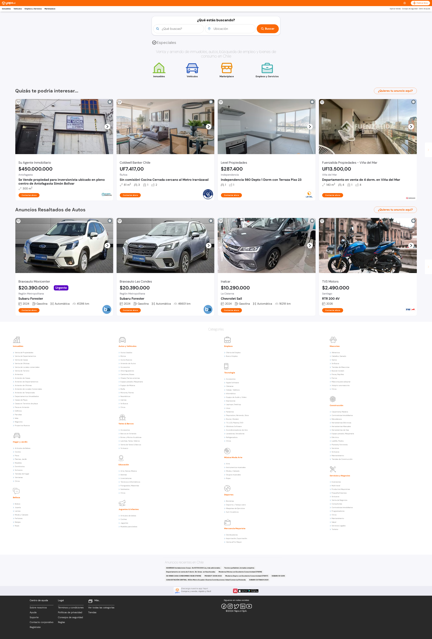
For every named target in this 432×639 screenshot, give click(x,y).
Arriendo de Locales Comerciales (28, 389)
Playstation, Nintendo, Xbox (237, 415)
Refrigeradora (231, 437)
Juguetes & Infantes (129, 509)
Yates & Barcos (126, 423)
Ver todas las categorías (101, 607)
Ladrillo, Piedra (337, 441)
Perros (334, 378)
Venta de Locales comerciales (27, 367)
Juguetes (124, 523)
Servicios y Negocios (340, 475)
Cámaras (229, 386)
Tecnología (229, 372)
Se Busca (124, 403)
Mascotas (335, 346)
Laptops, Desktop (233, 404)
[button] (107, 126)
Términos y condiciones (71, 607)
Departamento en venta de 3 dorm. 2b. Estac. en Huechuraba (190, 572)
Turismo (335, 529)
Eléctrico (335, 437)
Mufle (122, 389)
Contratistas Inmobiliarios (342, 415)
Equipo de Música (127, 385)
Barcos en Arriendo (128, 433)
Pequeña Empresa (339, 493)
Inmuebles (6, 9)
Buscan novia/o (338, 371)
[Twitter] (236, 606)
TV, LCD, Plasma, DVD (234, 422)
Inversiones (336, 482)
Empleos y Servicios (33, 9)
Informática (230, 393)
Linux (228, 408)
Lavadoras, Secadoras (235, 433)
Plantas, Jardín (21, 459)
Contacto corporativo (41, 622)
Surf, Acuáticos (232, 512)
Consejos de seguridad (410, 9)
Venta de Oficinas (22, 363)
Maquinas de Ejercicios (235, 508)
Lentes (17, 511)
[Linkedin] (243, 606)
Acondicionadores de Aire (237, 430)
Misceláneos (337, 419)
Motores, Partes (127, 392)
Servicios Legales (339, 526)
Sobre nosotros (38, 607)
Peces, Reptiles (338, 374)
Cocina (18, 452)
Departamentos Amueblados (27, 396)
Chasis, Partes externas (130, 378)
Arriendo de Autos (128, 363)
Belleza (16, 497)
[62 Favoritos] (221, 102)
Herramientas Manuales (341, 426)
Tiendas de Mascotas (340, 367)
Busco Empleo (232, 356)
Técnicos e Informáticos (130, 482)
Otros (17, 481)
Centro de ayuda (424, 9)
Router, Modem (232, 419)
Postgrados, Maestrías (129, 485)
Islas (16, 418)
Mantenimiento (338, 455)
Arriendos (19, 374)
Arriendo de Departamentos (26, 382)
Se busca (18, 470)
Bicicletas (230, 501)
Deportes (228, 494)
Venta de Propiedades (24, 352)
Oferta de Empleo (233, 352)
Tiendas (92, 612)
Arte (228, 463)
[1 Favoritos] (221, 221)
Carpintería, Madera (340, 412)
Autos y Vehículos (127, 346)
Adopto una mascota (340, 385)
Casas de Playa (21, 400)
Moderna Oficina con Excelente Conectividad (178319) (240, 572)
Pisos (17, 455)
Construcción (336, 405)
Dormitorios (20, 466)
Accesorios (125, 367)
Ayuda (33, 612)
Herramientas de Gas (340, 430)
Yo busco (124, 448)
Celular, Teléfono (233, 390)
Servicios (335, 448)
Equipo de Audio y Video (236, 397)
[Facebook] (224, 606)
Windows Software (234, 426)
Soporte (34, 617)
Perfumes (18, 518)
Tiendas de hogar (22, 474)
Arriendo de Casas (22, 378)
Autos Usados (126, 352)
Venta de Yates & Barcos (130, 444)
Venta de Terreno (22, 371)
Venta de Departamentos (25, 356)
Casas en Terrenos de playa (26, 403)
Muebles (18, 463)
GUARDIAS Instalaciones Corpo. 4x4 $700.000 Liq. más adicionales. (193, 568)
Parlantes (230, 412)
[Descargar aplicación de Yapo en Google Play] (253, 591)
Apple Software (232, 382)
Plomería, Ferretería (340, 444)
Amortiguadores (127, 371)
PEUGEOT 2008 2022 (213, 576)
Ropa (17, 526)
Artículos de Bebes (22, 448)
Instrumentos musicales (236, 467)
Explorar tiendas (395, 9)
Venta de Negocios (339, 500)
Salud (334, 522)
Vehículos (18, 9)
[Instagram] (230, 606)
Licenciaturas (126, 478)
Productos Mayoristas (341, 489)
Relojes (18, 522)
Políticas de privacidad (70, 612)
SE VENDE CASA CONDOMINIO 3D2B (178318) (183, 576)
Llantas (123, 400)
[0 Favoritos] (18, 102)
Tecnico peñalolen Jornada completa (239, 568)
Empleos (228, 346)
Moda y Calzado (21, 515)
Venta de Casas (21, 360)
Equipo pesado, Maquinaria (131, 382)
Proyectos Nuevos (22, 425)
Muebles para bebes (128, 526)
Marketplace (50, 9)
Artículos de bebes (128, 515)
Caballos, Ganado (339, 356)
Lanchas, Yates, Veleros (130, 441)
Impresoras (230, 401)
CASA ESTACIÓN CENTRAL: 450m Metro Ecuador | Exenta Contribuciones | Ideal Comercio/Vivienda (206, 580)
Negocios (18, 422)
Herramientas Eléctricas (341, 422)
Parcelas (18, 414)
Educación (124, 464)
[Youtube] (249, 606)
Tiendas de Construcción (342, 459)
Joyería (18, 507)
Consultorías (337, 504)
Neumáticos (125, 396)
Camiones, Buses (127, 374)
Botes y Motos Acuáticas (130, 437)
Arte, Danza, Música (128, 471)
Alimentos (336, 352)
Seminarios (124, 489)
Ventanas (19, 477)
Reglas (61, 622)
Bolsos (17, 504)
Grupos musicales (233, 475)
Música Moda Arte (233, 457)
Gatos (334, 360)
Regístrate (35, 627)
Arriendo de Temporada (25, 392)
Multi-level (336, 485)
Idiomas (123, 475)
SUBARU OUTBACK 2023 (258, 580)
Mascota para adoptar (341, 382)
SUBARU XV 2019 (278, 576)
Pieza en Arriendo (22, 407)
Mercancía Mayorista (234, 528)
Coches (123, 519)
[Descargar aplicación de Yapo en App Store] (243, 591)
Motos (123, 356)
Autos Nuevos (126, 360)
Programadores (338, 511)
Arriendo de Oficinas (23, 385)
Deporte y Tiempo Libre (236, 505)
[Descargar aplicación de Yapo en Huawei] (235, 590)
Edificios (18, 411)
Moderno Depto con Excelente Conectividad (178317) (246, 576)
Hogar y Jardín (20, 442)
